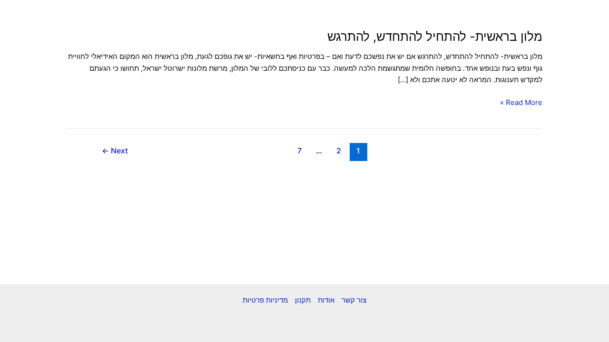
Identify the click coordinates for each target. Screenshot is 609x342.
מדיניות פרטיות (265, 299)
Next (115, 150)
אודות (326, 299)
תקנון (303, 299)
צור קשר (354, 299)
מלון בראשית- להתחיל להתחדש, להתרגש (434, 36)
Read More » (521, 102)
